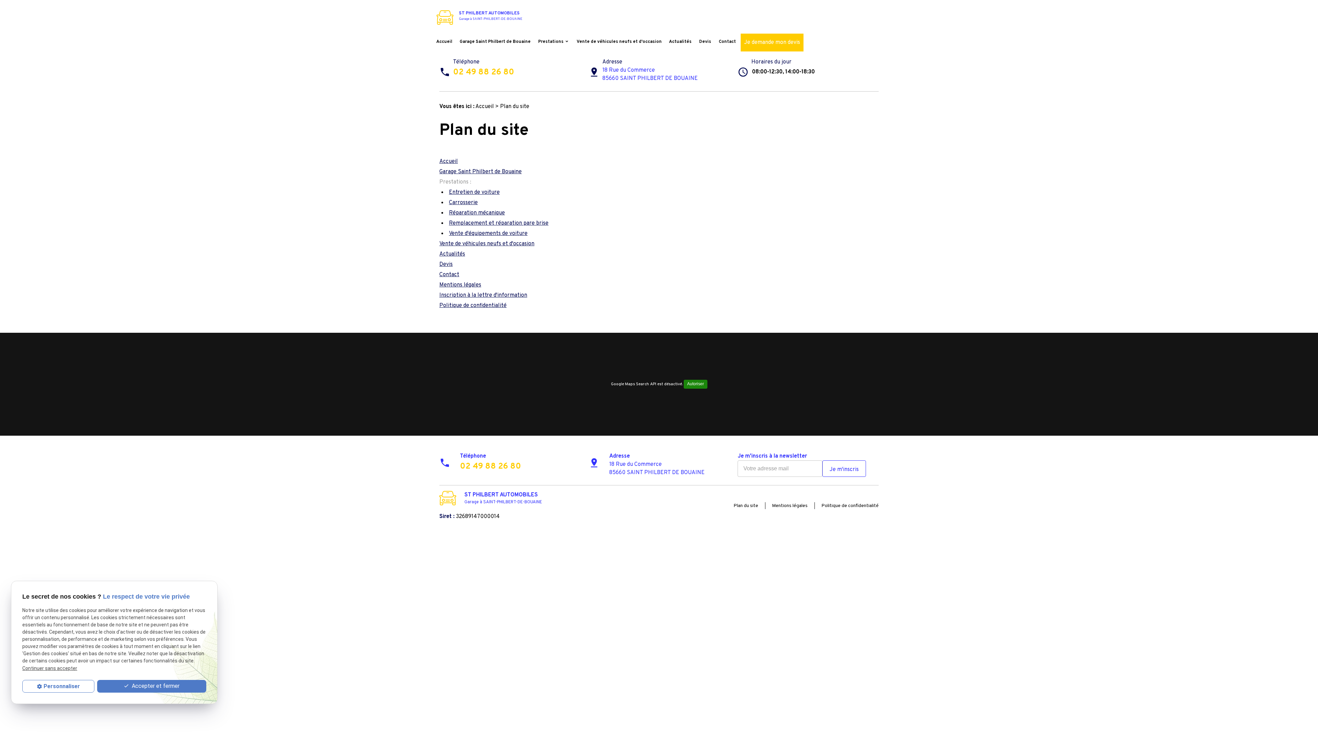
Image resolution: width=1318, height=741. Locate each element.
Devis (705, 42)
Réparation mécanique (477, 213)
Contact (727, 42)
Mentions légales (460, 285)
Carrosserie (463, 202)
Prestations (551, 42)
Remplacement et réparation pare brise (498, 223)
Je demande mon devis (772, 42)
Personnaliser (62, 686)
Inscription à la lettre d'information (483, 295)
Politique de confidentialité (473, 305)
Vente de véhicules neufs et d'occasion (619, 42)
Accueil (444, 42)
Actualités (680, 42)
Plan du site (745, 506)
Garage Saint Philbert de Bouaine (495, 42)
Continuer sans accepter (49, 668)
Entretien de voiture (474, 192)
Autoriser (695, 383)
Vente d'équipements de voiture (488, 233)
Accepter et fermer (155, 686)
